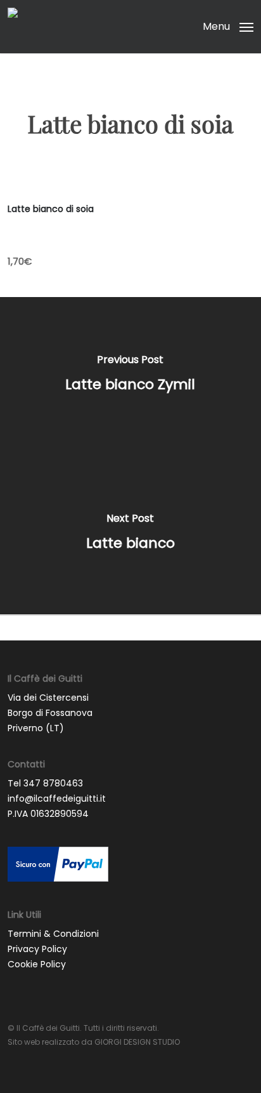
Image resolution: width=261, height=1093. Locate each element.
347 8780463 (53, 783)
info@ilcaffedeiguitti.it (57, 798)
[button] (228, 26)
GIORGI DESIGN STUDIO (137, 1042)
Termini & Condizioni (53, 933)
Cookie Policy (37, 964)
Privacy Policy (37, 949)
